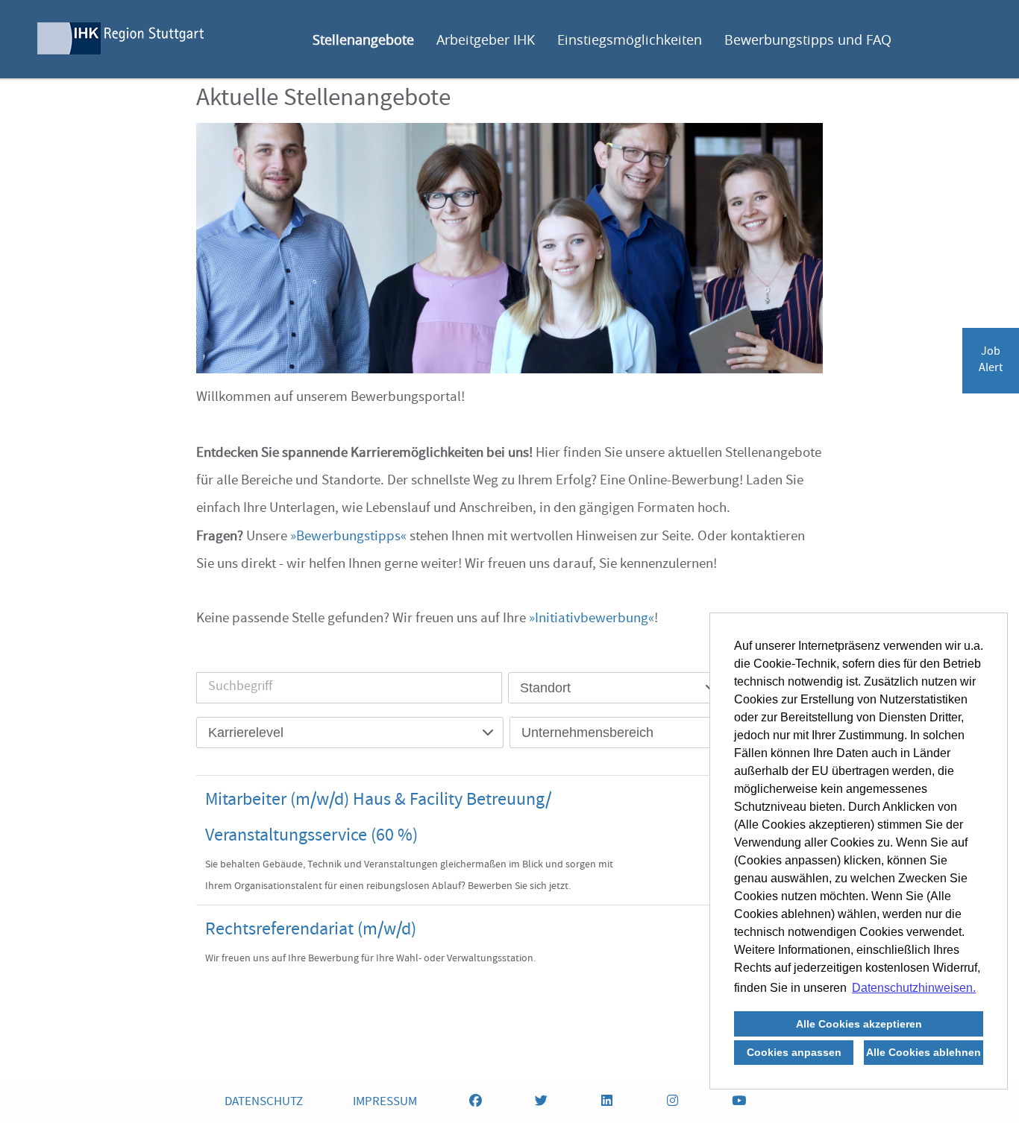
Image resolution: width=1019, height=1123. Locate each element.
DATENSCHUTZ (264, 1102)
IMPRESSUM (385, 1102)
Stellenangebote (363, 39)
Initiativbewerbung (591, 619)
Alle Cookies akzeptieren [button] (859, 1024)
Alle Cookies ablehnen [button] (923, 1052)
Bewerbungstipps (348, 537)
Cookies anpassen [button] (794, 1052)
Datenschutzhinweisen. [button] (914, 987)
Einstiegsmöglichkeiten (629, 39)
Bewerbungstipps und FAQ (807, 39)
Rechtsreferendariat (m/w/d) (310, 930)
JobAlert (991, 361)
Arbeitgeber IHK (485, 39)
